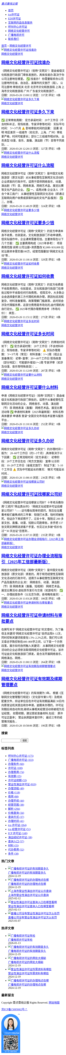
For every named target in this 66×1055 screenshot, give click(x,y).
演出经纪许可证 (20, 837)
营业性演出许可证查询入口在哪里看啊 (31, 906)
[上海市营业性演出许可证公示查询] (29, 891)
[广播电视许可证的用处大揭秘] (27, 958)
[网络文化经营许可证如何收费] (20, 263)
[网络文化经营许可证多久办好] (20, 428)
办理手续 (16, 800)
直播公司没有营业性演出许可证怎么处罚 (32, 917)
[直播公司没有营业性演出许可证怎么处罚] (34, 913)
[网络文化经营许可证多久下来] (20, 99)
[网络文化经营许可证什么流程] (20, 152)
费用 (13, 796)
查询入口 (16, 841)
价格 (14, 792)
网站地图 (54, 1002)
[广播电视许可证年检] (21, 935)
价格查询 (16, 812)
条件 (13, 853)
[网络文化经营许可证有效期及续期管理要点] (28, 666)
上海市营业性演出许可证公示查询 (28, 895)
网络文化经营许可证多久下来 (27, 112)
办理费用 (16, 772)
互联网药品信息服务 (20, 22)
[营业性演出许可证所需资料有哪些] (29, 969)
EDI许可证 (14, 18)
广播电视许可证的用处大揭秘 (25, 962)
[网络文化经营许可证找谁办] (19, 49)
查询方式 (16, 817)
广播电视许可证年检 (20, 939)
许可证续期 (17, 780)
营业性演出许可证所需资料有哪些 (28, 973)
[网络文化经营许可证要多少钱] (20, 210)
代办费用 (16, 849)
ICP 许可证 (17, 833)
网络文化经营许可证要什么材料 (29, 387)
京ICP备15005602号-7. (14, 1009)
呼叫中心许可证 (17, 26)
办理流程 (16, 788)
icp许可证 (13, 14)
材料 (13, 845)
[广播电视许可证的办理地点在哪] (28, 879)
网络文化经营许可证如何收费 (27, 276)
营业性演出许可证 (22, 784)
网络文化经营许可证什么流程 (27, 165)
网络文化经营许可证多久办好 (27, 441)
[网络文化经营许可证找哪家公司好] (23, 481)
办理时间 (16, 821)
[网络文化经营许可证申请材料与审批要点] (27, 602)
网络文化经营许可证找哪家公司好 (31, 494)
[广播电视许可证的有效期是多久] (28, 868)
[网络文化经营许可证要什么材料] (21, 374)
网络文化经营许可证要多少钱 (27, 223)
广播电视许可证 (21, 759)
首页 (11, 10)
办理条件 (16, 764)
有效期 (14, 776)
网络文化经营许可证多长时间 (27, 334)
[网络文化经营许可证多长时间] (20, 321)
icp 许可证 (17, 825)
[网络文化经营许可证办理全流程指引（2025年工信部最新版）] (33, 543)
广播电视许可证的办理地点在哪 (27, 883)
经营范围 (16, 804)
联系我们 (13, 39)
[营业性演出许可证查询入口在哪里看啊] (32, 902)
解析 (14, 808)
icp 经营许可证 (19, 829)
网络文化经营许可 (19, 30)
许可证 (15, 768)
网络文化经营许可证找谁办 (25, 62)
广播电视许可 (16, 34)
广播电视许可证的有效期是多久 (27, 872)
